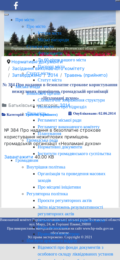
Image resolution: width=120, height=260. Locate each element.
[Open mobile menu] (118, 1)
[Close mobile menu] (6, 14)
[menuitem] (24, 19)
